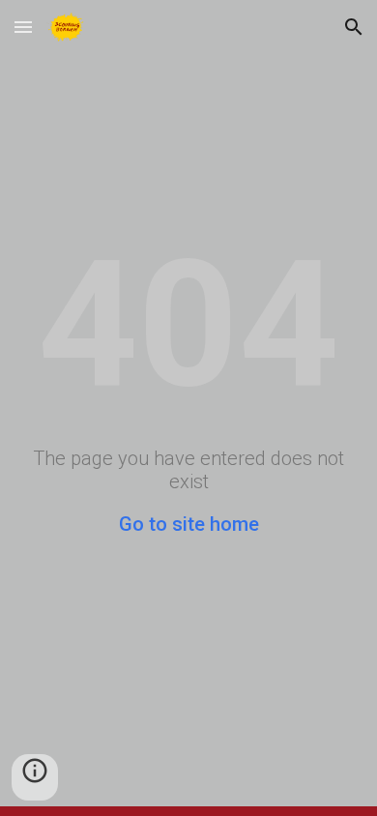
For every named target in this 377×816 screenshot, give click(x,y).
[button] (23, 26)
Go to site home (189, 524)
